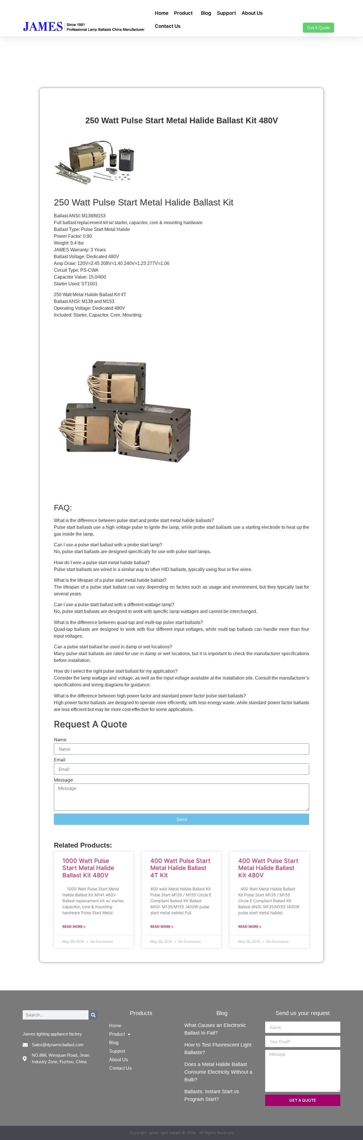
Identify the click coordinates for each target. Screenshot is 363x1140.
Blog (206, 13)
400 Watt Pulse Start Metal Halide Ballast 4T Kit (180, 867)
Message (63, 780)
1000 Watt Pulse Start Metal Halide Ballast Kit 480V (88, 867)
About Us (252, 13)
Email (60, 760)
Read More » (74, 926)
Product (183, 13)
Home (161, 13)
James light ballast (164, 1132)
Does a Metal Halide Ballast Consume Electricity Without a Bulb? (218, 1072)
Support (226, 13)
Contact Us (167, 26)
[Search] (93, 1015)
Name (60, 739)
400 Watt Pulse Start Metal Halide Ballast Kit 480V (268, 867)
